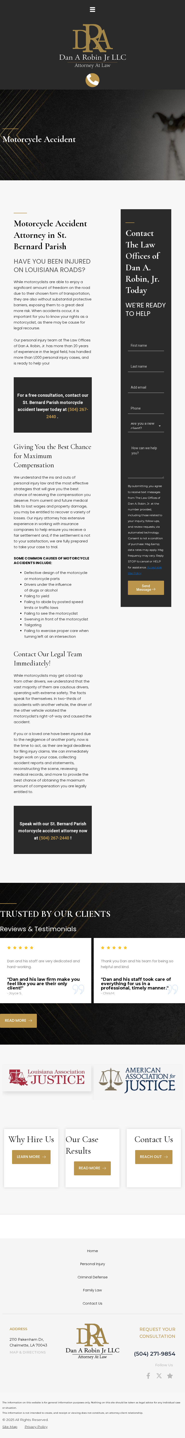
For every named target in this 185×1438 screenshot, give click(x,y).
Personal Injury (92, 1264)
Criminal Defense (93, 1277)
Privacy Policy (36, 1427)
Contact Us (92, 1303)
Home (92, 1251)
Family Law (92, 1290)
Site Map (9, 1427)
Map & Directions (28, 1352)
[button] (92, 9)
